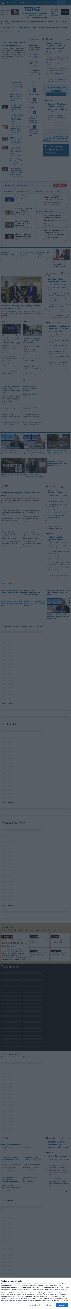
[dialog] (35, 1293)
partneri (9, 1283)
